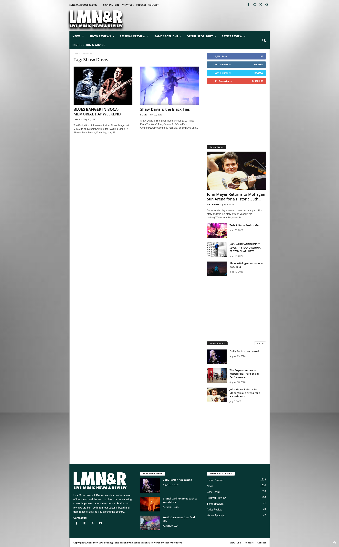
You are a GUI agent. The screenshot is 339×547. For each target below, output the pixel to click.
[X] (260, 5)
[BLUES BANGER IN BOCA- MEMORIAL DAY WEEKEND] (103, 86)
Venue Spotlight (200, 36)
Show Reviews (100, 36)
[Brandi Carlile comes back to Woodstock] (150, 504)
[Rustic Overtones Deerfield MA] (150, 523)
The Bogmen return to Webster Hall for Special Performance (244, 373)
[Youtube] (266, 5)
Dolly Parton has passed (244, 351)
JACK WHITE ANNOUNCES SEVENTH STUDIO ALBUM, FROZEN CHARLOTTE (245, 247)
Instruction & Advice (88, 45)
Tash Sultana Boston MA (244, 225)
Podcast (141, 4)
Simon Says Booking (102, 542)
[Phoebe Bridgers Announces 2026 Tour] (217, 269)
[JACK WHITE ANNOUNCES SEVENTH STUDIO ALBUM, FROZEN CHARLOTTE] (217, 249)
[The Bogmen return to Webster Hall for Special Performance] (217, 375)
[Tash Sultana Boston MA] (217, 230)
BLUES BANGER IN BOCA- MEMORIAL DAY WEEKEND (97, 112)
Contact (153, 4)
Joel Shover (213, 204)
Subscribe (257, 81)
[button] (264, 40)
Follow (258, 64)
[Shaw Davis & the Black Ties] (169, 86)
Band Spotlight (166, 36)
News (76, 36)
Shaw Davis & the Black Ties (165, 109)
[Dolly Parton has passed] (217, 356)
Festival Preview (132, 36)
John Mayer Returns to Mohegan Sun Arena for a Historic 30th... (236, 197)
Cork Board (213, 491)
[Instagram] (254, 5)
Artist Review (232, 36)
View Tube (128, 4)
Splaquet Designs (139, 542)
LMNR (77, 119)
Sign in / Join (111, 4)
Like (261, 56)
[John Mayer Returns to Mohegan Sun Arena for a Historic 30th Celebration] (236, 171)
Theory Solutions (173, 542)
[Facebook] (248, 5)
